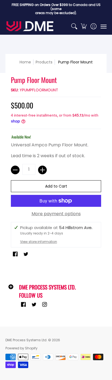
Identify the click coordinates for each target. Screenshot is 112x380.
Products (44, 62)
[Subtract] (15, 170)
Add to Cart (56, 186)
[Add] (42, 170)
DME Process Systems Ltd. (26, 340)
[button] (84, 26)
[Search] (74, 26)
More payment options (56, 214)
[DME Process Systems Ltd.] (29, 26)
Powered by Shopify (21, 348)
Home (25, 62)
